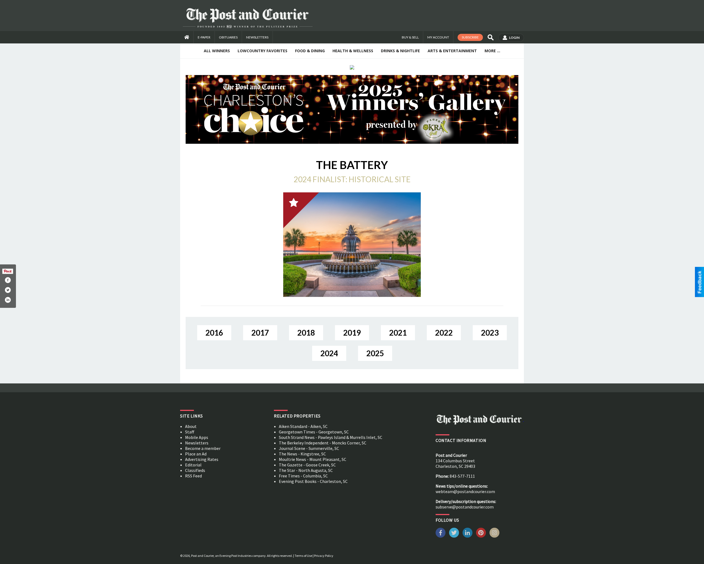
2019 (352, 332)
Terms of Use (303, 556)
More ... (492, 50)
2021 (398, 332)
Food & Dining (310, 50)
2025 (375, 353)
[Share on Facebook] (7, 280)
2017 (260, 332)
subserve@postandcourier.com (465, 507)
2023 (490, 332)
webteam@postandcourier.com (465, 491)
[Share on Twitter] (7, 290)
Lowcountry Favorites (262, 50)
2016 (214, 332)
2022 (444, 332)
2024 (329, 353)
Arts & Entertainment (452, 50)
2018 (306, 332)
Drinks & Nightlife (400, 50)
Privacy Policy (323, 556)
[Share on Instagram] (7, 300)
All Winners (217, 50)
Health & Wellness (352, 50)
